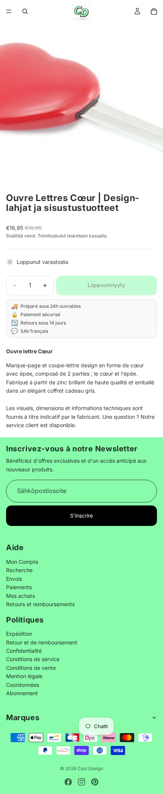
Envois (14, 579)
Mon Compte (22, 561)
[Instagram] (81, 781)
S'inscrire (81, 515)
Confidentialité (24, 650)
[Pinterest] (94, 781)
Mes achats (20, 595)
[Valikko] (8, 11)
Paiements (19, 587)
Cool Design (90, 768)
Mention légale (24, 676)
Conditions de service (33, 659)
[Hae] (25, 11)
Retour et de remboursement (41, 642)
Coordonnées (22, 685)
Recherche (19, 570)
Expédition (19, 633)
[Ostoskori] (154, 11)
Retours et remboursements (40, 604)
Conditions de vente (31, 668)
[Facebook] (68, 781)
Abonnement (22, 693)
